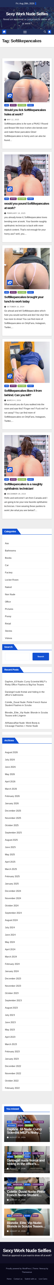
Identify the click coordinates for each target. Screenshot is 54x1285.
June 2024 (10, 935)
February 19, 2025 (16, 213)
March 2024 (11, 957)
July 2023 (10, 1015)
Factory (8, 572)
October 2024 (12, 905)
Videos (8, 638)
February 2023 (12, 1051)
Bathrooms (10, 550)
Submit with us (31, 1279)
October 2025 (12, 825)
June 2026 (10, 767)
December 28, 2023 (16, 494)
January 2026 (12, 803)
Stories (8, 631)
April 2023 (10, 1037)
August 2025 (11, 840)
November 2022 (13, 1073)
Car (7, 565)
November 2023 (13, 986)
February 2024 (12, 964)
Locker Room (11, 580)
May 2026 (10, 774)
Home (9, 1279)
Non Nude (10, 594)
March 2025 (11, 869)
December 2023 (13, 978)
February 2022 (12, 1088)
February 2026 (12, 796)
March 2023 (11, 1044)
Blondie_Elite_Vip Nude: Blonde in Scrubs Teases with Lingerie (24, 1226)
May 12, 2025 (13, 120)
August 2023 (11, 1008)
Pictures (21, 105)
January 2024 (12, 971)
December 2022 (13, 1066)
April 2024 (10, 949)
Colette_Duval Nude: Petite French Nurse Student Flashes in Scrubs (26, 1195)
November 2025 (13, 818)
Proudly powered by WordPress (19, 1269)
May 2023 (10, 1029)
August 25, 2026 (18, 1137)
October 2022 (12, 1081)
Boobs (8, 558)
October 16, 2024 (15, 307)
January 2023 (12, 1059)
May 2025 (10, 854)
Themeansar (27, 1272)
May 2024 (10, 942)
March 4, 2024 (14, 400)
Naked (8, 587)
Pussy (30, 105)
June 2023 (10, 1022)
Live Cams (43, 1279)
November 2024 (13, 898)
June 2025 (10, 847)
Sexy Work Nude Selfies (27, 14)
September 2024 (13, 913)
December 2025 (13, 811)
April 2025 (10, 862)
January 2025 (12, 884)
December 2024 (13, 891)
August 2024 (11, 920)
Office (13, 105)
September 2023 (13, 1000)
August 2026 (11, 752)
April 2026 (10, 781)
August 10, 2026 (18, 1231)
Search (8, 647)
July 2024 (10, 927)
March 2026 (11, 789)
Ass (6, 105)
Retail (8, 623)
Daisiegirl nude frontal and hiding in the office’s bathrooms (26, 1163)
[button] (45, 32)
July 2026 (10, 759)
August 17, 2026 (18, 1169)
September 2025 (13, 832)
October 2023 (12, 993)
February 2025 (12, 876)
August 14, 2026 (18, 1200)
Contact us (18, 1279)
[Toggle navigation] (25, 32)
